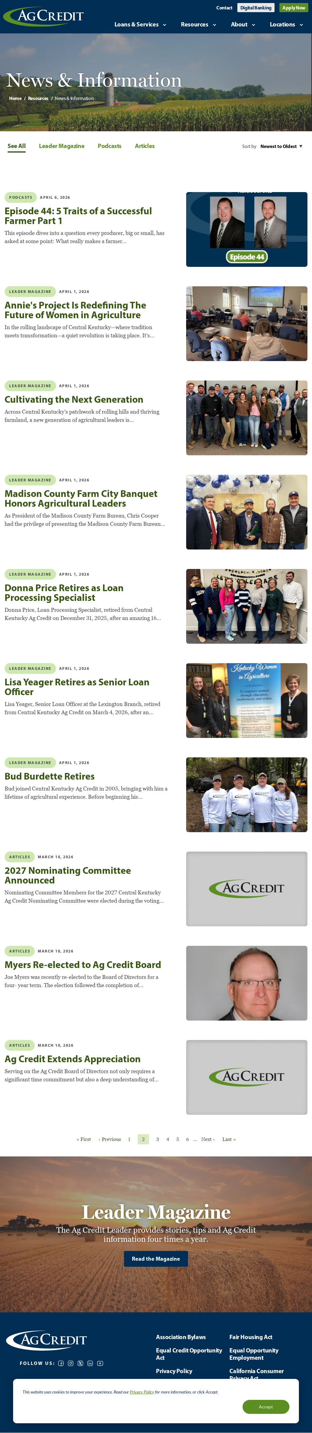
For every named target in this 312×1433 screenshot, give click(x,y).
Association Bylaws (181, 1337)
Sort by (249, 146)
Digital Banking (255, 8)
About (239, 24)
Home (15, 98)
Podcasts (110, 146)
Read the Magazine (156, 1258)
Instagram (70, 1363)
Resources (194, 24)
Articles (145, 146)
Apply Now (293, 8)
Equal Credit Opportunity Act (189, 1353)
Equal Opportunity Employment (253, 1353)
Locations (282, 24)
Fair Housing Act (250, 1337)
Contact (224, 7)
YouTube (100, 1363)
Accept (266, 1406)
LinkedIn (90, 1363)
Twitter (80, 1363)
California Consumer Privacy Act (256, 1374)
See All (17, 146)
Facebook (61, 1363)
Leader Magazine (61, 146)
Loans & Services (137, 24)
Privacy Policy (142, 1391)
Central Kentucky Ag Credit (43, 17)
